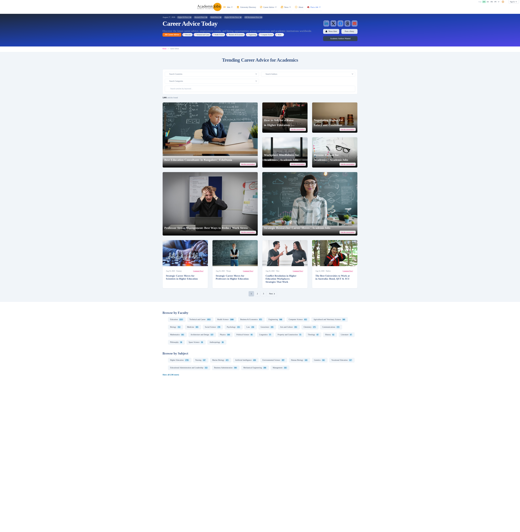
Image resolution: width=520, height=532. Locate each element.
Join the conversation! (248, 164)
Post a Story (349, 31)
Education (188, 35)
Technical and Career (203, 35)
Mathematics (177, 335)
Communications (330, 327)
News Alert (333, 31)
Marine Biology (220, 360)
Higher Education (179, 360)
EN (484, 2)
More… (280, 35)
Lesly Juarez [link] (272, 164)
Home (164, 49)
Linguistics (265, 335)
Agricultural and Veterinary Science (329, 319)
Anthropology (216, 342)
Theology (313, 335)
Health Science (219, 35)
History (329, 335)
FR (492, 2)
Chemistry (310, 327)
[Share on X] (333, 23)
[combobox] (503, 1)
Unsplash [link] (181, 164)
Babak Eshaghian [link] (323, 263)
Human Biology (299, 360)
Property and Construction (289, 335)
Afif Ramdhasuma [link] (274, 263)
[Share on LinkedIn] (326, 23)
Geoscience (267, 327)
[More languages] (498, 1)
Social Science (212, 327)
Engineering (252, 35)
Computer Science (267, 35)
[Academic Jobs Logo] (209, 7)
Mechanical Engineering (254, 368)
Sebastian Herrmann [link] (175, 232)
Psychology (233, 327)
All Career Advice (172, 35)
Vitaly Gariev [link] (173, 164)
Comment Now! (198, 271)
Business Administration (225, 368)
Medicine (192, 327)
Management (280, 368)
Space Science (196, 342)
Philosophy (176, 342)
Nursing (200, 360)
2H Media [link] (322, 164)
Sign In (512, 2)
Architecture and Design (202, 335)
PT (495, 2)
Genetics (319, 360)
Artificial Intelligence (245, 360)
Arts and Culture (288, 327)
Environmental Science (273, 360)
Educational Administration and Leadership (188, 368)
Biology (175, 327)
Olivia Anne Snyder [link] (274, 129)
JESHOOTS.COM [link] (174, 263)
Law (250, 327)
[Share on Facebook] (340, 23)
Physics (225, 335)
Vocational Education (341, 360)
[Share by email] (355, 23)
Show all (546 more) (170, 375)
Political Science (244, 335)
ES (488, 2)
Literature (346, 335)
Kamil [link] (321, 129)
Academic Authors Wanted (340, 39)
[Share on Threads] (347, 23)
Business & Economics (236, 35)
